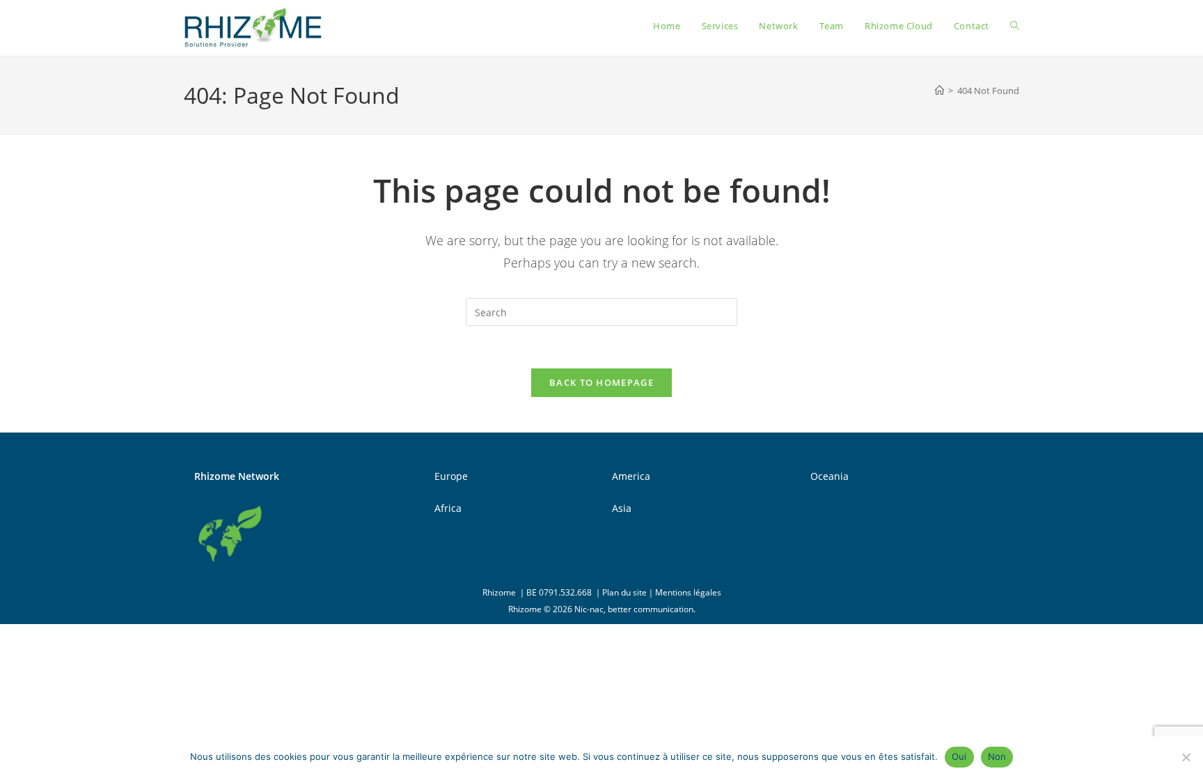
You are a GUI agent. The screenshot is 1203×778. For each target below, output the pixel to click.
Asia (621, 508)
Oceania (829, 476)
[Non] (1186, 757)
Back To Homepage (601, 382)
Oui (959, 756)
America (631, 476)
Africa (448, 508)
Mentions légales (688, 592)
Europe (451, 476)
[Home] (939, 90)
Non (997, 756)
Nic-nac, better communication (633, 609)
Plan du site (624, 592)
